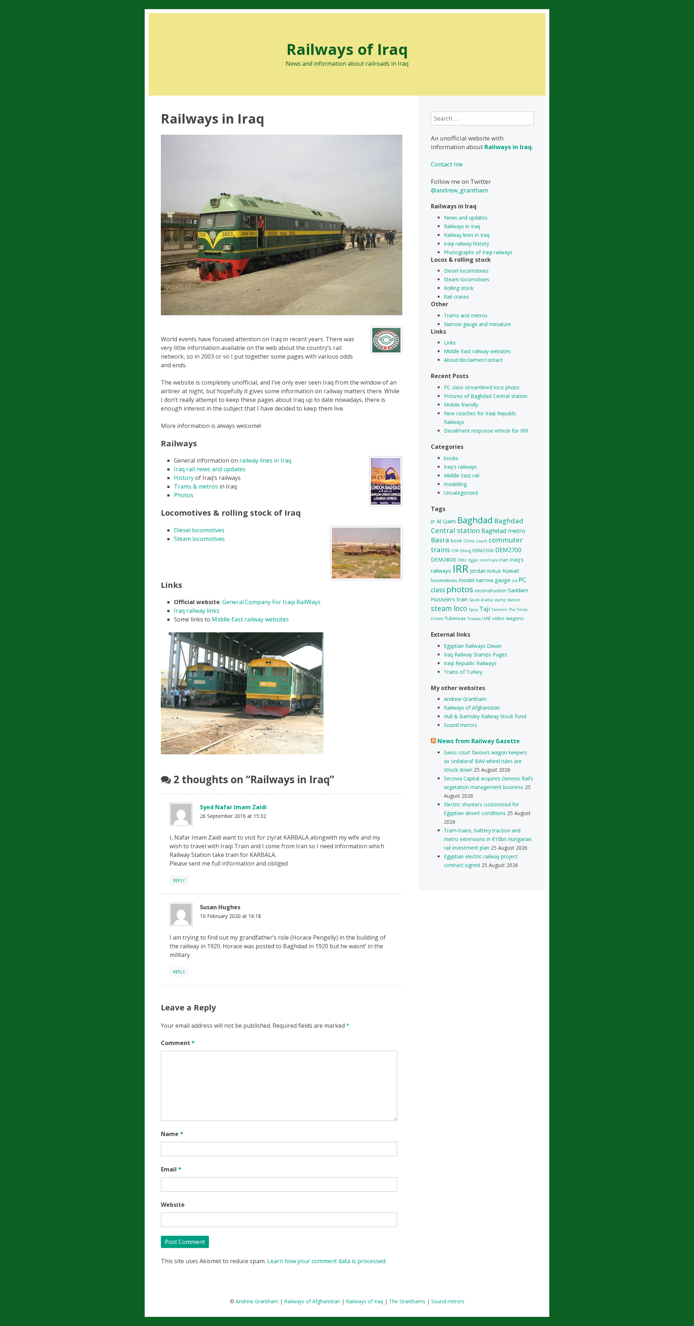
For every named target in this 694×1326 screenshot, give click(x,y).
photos (459, 589)
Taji (484, 608)
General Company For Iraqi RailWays (271, 602)
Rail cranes (456, 296)
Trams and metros (466, 315)
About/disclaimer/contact (473, 359)
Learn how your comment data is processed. (326, 1261)
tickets (437, 618)
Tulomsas (455, 618)
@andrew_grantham (459, 190)
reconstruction (490, 590)
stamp (500, 599)
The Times (518, 609)
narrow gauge (493, 580)
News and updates (466, 217)
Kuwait (510, 570)
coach (481, 540)
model (466, 580)
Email (171, 1169)
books (451, 458)
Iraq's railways (460, 466)
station (513, 599)
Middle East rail (461, 475)
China (468, 540)
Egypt (473, 560)
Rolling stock (459, 288)
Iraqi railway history (466, 243)
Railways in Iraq (462, 226)
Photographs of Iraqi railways (478, 252)
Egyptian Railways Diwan (473, 645)
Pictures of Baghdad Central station (485, 396)
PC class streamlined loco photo (481, 387)
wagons (515, 618)
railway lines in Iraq (265, 460)
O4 (514, 580)
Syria (473, 609)
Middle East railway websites (250, 619)
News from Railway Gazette (478, 741)
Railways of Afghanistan (472, 707)
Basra (440, 539)
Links (450, 342)
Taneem (499, 609)
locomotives (444, 580)
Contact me (447, 164)
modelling (455, 484)
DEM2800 (443, 559)
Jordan (478, 570)
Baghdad (475, 520)
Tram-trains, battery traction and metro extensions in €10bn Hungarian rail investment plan (488, 839)
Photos (183, 495)
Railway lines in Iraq (466, 234)
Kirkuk (494, 571)
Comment (178, 1043)
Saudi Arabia (481, 599)
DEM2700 (508, 550)
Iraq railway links (196, 611)
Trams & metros (196, 486)
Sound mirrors (460, 725)
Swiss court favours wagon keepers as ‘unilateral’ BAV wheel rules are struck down (485, 761)
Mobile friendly (461, 404)
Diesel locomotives (199, 530)
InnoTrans (489, 560)
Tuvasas (474, 618)
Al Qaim (446, 521)
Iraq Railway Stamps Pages (475, 654)
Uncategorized (461, 492)
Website (173, 1205)
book (456, 540)
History (184, 478)
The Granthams (407, 1301)
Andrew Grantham (465, 699)
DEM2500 (483, 550)
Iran (504, 559)
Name (172, 1134)
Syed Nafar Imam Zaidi (233, 807)
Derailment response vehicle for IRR (486, 430)
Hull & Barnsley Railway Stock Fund (485, 716)
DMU (462, 560)
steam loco (449, 608)
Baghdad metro (503, 530)
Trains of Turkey (463, 671)
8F (433, 521)
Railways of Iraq (347, 49)
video (498, 618)
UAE (486, 618)
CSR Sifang (461, 550)
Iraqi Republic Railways (470, 663)
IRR (460, 569)
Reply (179, 881)
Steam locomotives (199, 539)
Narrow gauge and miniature (477, 324)
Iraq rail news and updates (209, 469)
